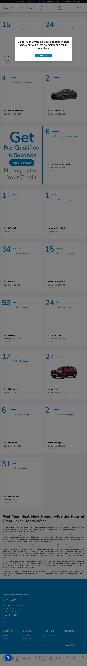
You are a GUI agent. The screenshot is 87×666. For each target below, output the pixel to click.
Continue (43, 55)
